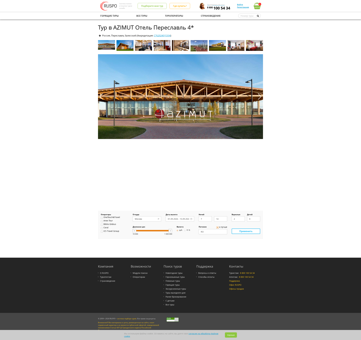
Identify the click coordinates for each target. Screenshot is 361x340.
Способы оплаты (206, 277)
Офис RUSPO (235, 284)
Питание (203, 227)
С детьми (170, 300)
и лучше (223, 227)
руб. (180, 230)
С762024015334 (162, 35)
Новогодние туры (174, 273)
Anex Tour (108, 221)
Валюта (180, 227)
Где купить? (180, 5)
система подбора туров (126, 318)
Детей (250, 215)
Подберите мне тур (152, 5)
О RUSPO (104, 273)
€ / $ (188, 230)
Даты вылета (171, 215)
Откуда (136, 215)
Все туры (170, 304)
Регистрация (243, 7)
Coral (106, 228)
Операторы (106, 215)
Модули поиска (140, 273)
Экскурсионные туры (176, 288)
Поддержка (234, 281)
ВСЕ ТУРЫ (141, 15)
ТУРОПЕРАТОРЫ (174, 15)
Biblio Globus (110, 224)
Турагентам (105, 277)
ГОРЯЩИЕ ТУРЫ (109, 15)
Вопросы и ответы (207, 273)
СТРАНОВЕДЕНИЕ (211, 15)
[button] (260, 97)
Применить (246, 231)
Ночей (201, 215)
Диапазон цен (139, 227)
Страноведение (107, 281)
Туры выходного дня (175, 292)
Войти (240, 4)
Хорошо (231, 335)
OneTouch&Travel (112, 217)
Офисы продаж (236, 288)
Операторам (139, 277)
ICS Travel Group (111, 231)
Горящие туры (173, 284)
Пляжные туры (173, 281)
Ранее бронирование (176, 296)
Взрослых (236, 215)
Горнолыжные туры (175, 277)
